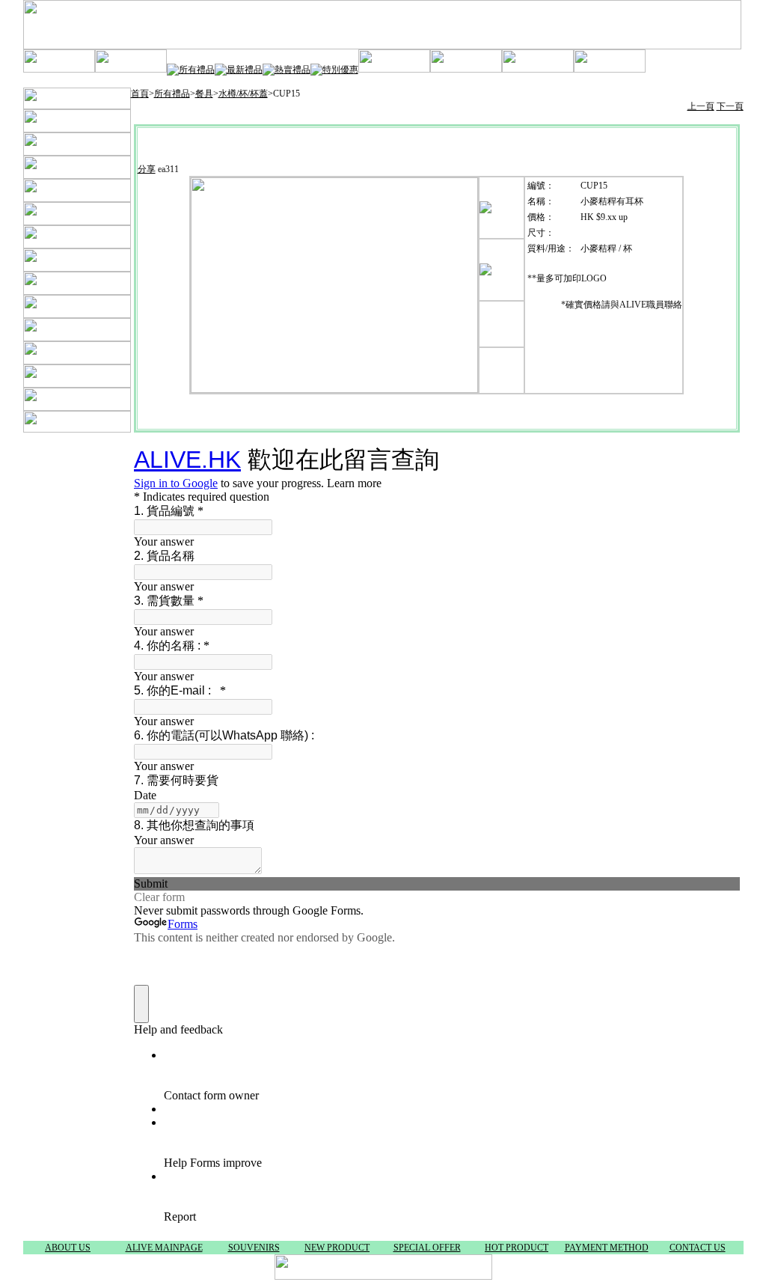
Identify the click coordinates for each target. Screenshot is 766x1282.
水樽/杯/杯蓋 (243, 93)
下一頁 (730, 106)
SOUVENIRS (254, 1247)
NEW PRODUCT (337, 1247)
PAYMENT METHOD (607, 1247)
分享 (147, 169)
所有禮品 (172, 93)
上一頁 (700, 106)
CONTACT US (698, 1247)
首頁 (140, 93)
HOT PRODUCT (516, 1247)
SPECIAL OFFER (427, 1247)
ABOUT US (68, 1247)
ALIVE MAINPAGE (164, 1247)
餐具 (204, 93)
